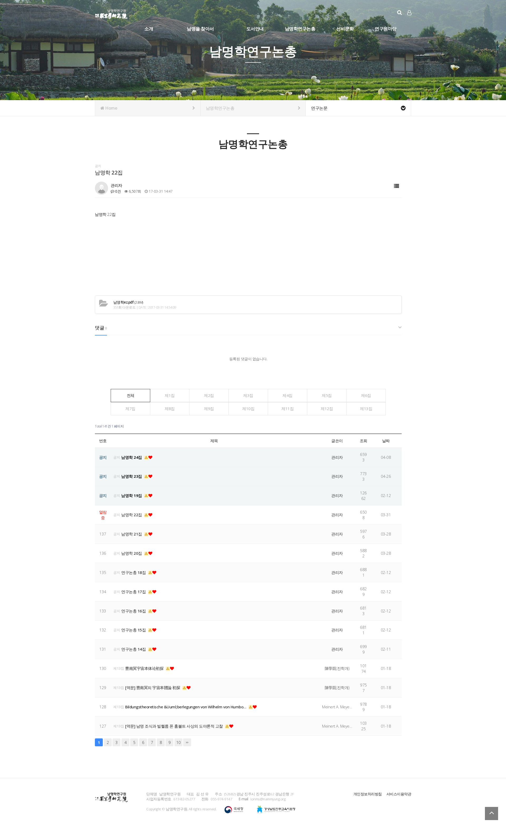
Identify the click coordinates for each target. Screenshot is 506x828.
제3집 (248, 395)
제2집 (209, 395)
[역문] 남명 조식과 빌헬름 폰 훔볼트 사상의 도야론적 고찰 (174, 726)
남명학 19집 (132, 495)
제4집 (288, 395)
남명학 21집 (132, 534)
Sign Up (409, 21)
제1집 (170, 395)
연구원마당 (386, 29)
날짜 (386, 440)
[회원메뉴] (409, 12)
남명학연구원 (111, 13)
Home (110, 108)
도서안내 (255, 29)
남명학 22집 (132, 514)
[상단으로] (491, 813)
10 (178, 742)
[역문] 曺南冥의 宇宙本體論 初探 (153, 687)
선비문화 (345, 29)
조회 (363, 440)
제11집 (287, 408)
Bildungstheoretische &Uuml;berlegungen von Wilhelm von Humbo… (186, 706)
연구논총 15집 (134, 629)
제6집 (366, 395)
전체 (130, 395)
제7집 (130, 408)
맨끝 (187, 742)
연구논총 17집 (134, 591)
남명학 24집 (132, 457)
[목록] (396, 186)
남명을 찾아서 (200, 29)
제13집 (366, 408)
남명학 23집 (132, 476)
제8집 (170, 408)
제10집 (248, 408)
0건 (117, 191)
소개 (148, 29)
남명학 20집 (132, 553)
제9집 (209, 408)
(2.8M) (128, 302)
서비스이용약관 (398, 793)
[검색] (399, 12)
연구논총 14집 (134, 649)
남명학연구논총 (300, 29)
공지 (116, 457)
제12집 (327, 408)
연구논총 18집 (134, 572)
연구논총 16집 (134, 610)
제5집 (327, 395)
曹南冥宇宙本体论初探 (144, 668)
